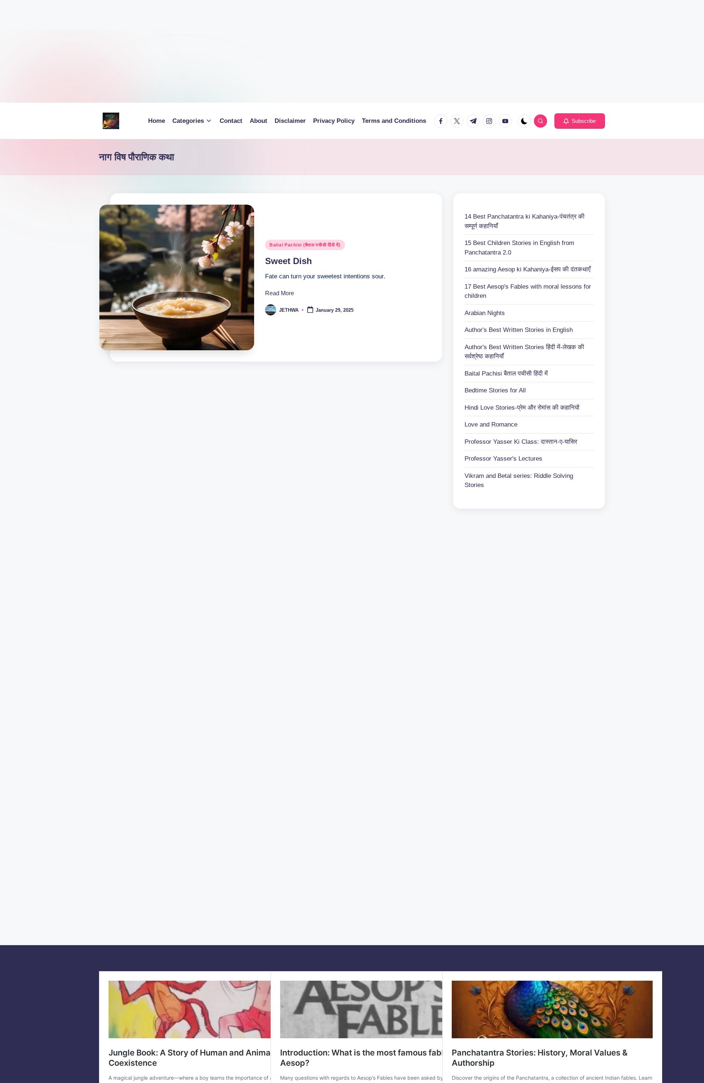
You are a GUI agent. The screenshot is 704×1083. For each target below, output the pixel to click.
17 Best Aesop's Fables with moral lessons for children (528, 291)
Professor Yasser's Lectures (503, 458)
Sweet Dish (288, 261)
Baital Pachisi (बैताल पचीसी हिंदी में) (305, 245)
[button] (579, 121)
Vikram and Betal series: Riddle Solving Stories (519, 480)
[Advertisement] (220, 51)
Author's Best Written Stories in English (519, 329)
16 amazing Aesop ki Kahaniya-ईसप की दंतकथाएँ (527, 269)
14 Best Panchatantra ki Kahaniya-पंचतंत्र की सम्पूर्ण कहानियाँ (524, 221)
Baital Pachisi (506, 373)
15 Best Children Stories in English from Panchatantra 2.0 (519, 247)
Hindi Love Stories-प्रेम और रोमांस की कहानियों (522, 407)
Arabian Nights (485, 313)
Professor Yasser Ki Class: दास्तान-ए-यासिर (521, 441)
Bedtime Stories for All (495, 390)
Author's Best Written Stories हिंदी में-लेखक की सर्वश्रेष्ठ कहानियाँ (524, 352)
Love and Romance (491, 424)
